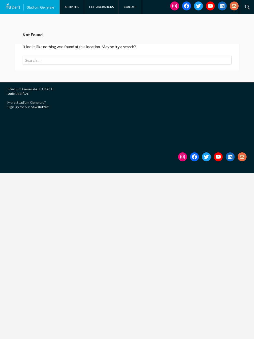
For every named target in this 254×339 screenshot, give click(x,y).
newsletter (39, 107)
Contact (130, 6)
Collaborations (101, 6)
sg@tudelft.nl (18, 93)
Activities (72, 6)
